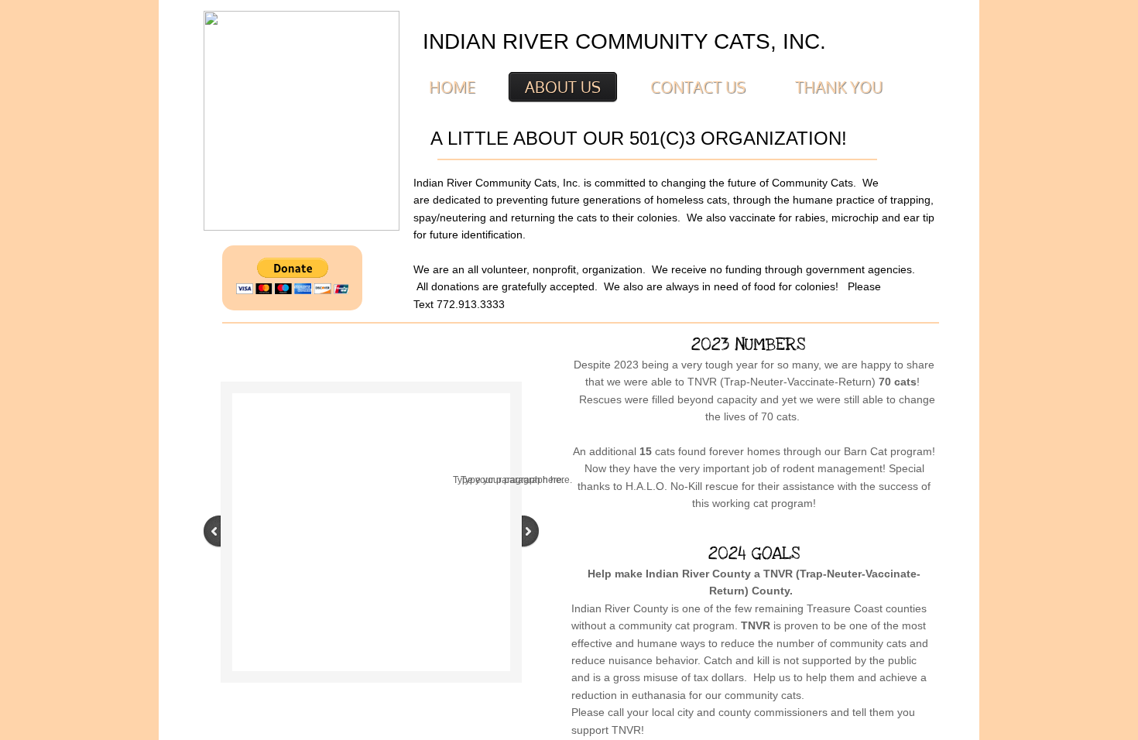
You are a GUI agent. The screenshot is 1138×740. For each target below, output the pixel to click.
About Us (563, 87)
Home (452, 87)
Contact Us (698, 87)
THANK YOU (839, 87)
